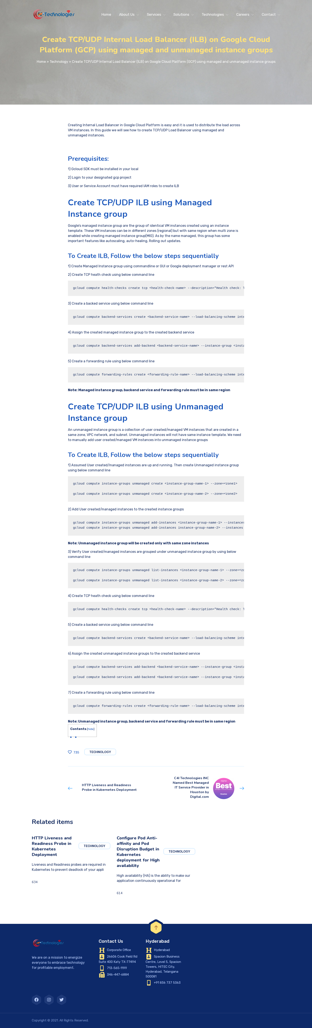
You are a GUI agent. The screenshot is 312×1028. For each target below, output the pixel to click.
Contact (269, 14)
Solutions (181, 14)
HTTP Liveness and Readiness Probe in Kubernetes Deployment (52, 846)
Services (154, 14)
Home (106, 14)
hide (91, 729)
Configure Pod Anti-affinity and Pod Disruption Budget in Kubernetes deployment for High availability (138, 851)
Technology (59, 62)
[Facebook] (36, 1000)
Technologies (213, 14)
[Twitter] (61, 1000)
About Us (127, 14)
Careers (242, 14)
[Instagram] (49, 1000)
